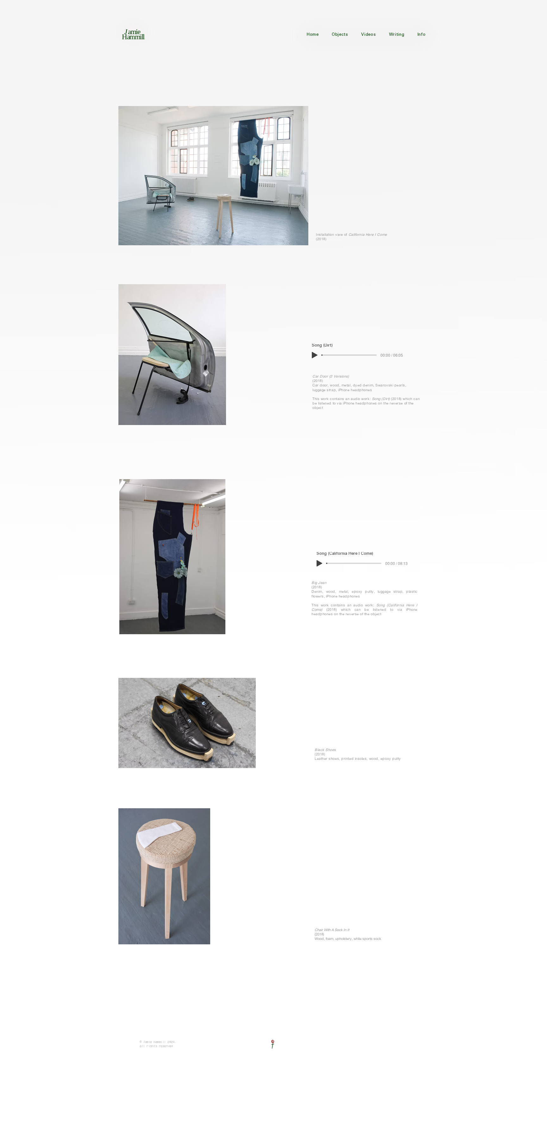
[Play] (315, 355)
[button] (340, 35)
